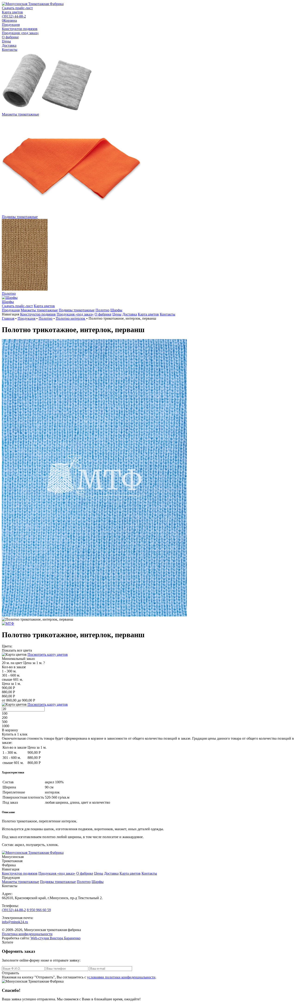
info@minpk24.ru (15, 922)
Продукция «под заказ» (20, 33)
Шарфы (116, 310)
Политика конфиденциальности (27, 934)
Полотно (102, 310)
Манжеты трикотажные (39, 310)
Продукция (11, 25)
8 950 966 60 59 (39, 910)
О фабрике (10, 37)
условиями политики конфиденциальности (121, 977)
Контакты (9, 50)
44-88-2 (14, 16)
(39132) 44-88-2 (14, 910)
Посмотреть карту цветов (48, 654)
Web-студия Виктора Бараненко (55, 938)
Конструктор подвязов (19, 29)
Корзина (9, 20)
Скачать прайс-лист (17, 8)
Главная (8, 318)
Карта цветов (12, 12)
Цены (6, 41)
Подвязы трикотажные (77, 310)
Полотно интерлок (70, 318)
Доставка (9, 45)
